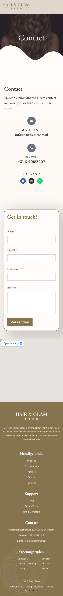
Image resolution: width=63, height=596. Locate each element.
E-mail (12, 250)
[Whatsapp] (40, 181)
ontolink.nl (33, 590)
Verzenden (20, 322)
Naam (11, 231)
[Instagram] (31, 181)
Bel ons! (31, 156)
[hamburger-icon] (56, 7)
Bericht (12, 287)
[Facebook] (23, 181)
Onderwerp (15, 268)
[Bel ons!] (31, 148)
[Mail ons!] (31, 121)
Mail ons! (31, 130)
